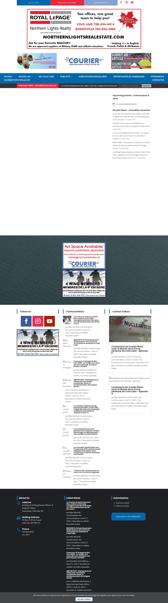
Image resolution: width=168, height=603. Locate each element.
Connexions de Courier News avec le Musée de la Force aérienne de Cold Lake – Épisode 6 (129, 350)
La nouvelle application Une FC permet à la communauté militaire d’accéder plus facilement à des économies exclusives (87, 450)
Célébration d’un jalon (17, 80)
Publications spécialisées (93, 77)
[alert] (132, 104)
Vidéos (114, 368)
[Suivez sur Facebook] (121, 2)
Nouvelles (24, 77)
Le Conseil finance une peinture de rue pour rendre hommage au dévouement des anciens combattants (86, 431)
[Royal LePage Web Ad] (84, 48)
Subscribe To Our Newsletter (128, 516)
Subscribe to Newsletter (67, 2)
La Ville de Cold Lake (85, 437)
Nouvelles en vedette (79, 333)
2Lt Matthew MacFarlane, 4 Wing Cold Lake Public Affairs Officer (77, 393)
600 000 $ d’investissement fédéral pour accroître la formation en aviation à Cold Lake (87, 342)
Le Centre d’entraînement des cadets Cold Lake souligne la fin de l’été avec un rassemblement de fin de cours (102, 86)
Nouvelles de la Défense (86, 370)
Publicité (65, 77)
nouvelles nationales (88, 375)
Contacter (158, 80)
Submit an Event (122, 506)
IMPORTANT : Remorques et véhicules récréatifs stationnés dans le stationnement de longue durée (131, 145)
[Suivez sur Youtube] (132, 2)
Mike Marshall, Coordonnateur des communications (74, 515)
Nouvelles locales (72, 335)
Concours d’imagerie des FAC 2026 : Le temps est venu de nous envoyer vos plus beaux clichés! (131, 136)
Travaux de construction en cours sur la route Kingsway (86, 471)
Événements (157, 77)
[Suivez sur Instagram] (126, 2)
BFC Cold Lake (46, 77)
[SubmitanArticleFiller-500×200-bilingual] (131, 68)
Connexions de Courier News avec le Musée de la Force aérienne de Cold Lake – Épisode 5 (129, 390)
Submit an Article (101, 2)
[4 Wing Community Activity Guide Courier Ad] (37, 68)
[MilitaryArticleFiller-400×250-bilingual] (84, 296)
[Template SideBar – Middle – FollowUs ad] (84, 268)
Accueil (8, 77)
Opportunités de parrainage (129, 77)
